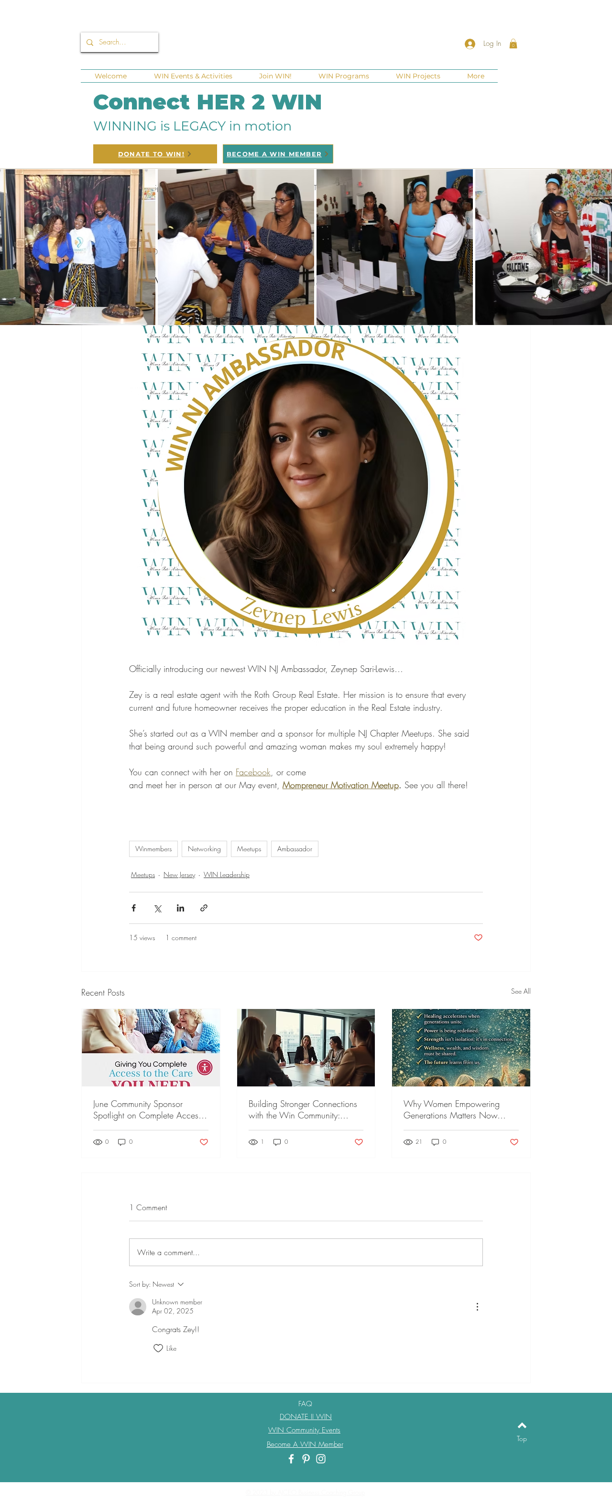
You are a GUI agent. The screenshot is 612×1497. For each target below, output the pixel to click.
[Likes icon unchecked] (158, 1348)
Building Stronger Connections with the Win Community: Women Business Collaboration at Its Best (305, 1109)
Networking (204, 848)
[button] (513, 43)
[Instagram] (321, 1459)
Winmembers (153, 848)
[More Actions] (477, 1307)
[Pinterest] (306, 1459)
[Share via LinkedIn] (180, 907)
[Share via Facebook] (133, 907)
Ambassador (294, 848)
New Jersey (179, 874)
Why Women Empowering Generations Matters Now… (455, 1109)
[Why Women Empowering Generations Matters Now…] (461, 1047)
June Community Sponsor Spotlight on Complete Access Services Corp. (147, 1109)
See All (521, 991)
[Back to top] (522, 1425)
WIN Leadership (227, 874)
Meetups (249, 848)
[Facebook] (291, 1459)
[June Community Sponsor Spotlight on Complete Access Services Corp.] (151, 1047)
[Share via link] (203, 907)
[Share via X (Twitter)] (157, 907)
